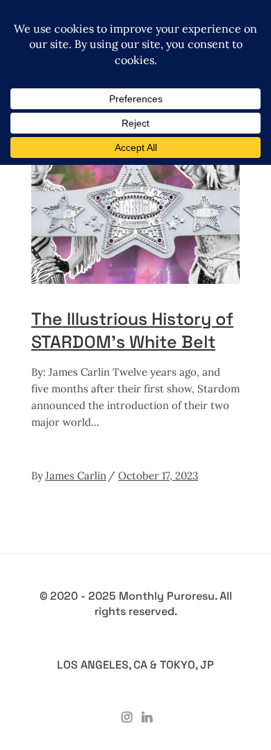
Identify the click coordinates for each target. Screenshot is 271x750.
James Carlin (75, 475)
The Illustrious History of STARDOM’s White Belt (132, 330)
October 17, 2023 (158, 475)
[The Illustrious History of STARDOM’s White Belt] (135, 209)
